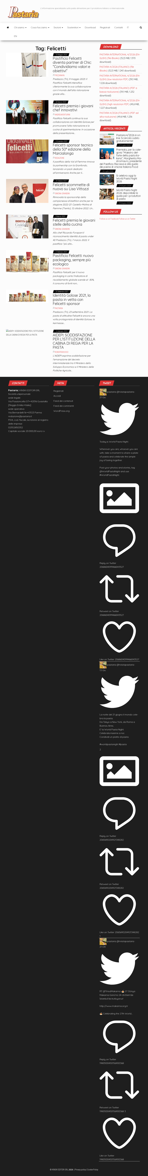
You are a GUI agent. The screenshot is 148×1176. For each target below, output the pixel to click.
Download (90, 27)
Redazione (59, 158)
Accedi (57, 395)
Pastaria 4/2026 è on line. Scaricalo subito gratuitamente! (128, 138)
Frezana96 (60, 75)
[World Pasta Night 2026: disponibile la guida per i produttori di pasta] (107, 193)
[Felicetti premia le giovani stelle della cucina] (27, 226)
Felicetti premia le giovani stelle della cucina (74, 222)
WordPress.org (61, 410)
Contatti (118, 27)
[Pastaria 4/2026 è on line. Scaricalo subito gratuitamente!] (107, 139)
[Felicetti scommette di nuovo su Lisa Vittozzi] (27, 191)
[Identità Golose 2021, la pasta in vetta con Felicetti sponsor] (27, 296)
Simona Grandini (62, 193)
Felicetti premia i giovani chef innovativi (73, 107)
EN (15, 36)
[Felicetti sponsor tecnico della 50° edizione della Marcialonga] (27, 151)
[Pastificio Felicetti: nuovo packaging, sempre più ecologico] (27, 262)
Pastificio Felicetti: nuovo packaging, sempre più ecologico (73, 259)
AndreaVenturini (62, 114)
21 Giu (103, 397)
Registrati (105, 27)
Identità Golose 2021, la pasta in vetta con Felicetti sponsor (72, 299)
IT (128, 27)
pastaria (111, 391)
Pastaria (59, 308)
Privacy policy (80, 1169)
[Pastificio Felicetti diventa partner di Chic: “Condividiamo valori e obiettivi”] (27, 64)
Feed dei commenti (63, 405)
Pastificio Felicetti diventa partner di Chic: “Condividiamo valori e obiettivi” (72, 64)
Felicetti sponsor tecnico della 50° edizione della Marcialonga (73, 149)
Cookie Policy (92, 1169)
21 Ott (103, 946)
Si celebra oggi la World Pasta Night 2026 (126, 178)
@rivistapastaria (125, 391)
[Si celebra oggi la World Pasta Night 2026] (107, 179)
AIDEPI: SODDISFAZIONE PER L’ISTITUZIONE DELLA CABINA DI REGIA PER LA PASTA (74, 341)
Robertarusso (61, 352)
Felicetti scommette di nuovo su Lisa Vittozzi (71, 186)
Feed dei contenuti (63, 400)
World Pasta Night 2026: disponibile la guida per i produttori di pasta (128, 194)
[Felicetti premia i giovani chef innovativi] (27, 112)
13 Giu (103, 670)
